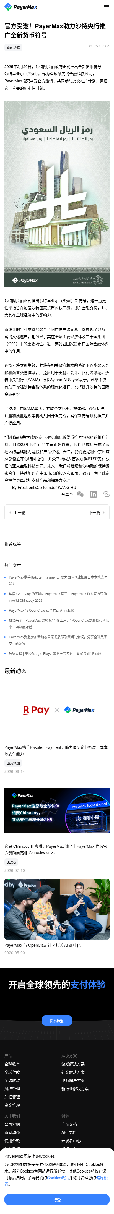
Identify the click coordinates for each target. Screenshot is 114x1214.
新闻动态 (13, 47)
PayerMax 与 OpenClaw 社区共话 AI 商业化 (41, 610)
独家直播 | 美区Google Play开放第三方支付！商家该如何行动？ (56, 653)
